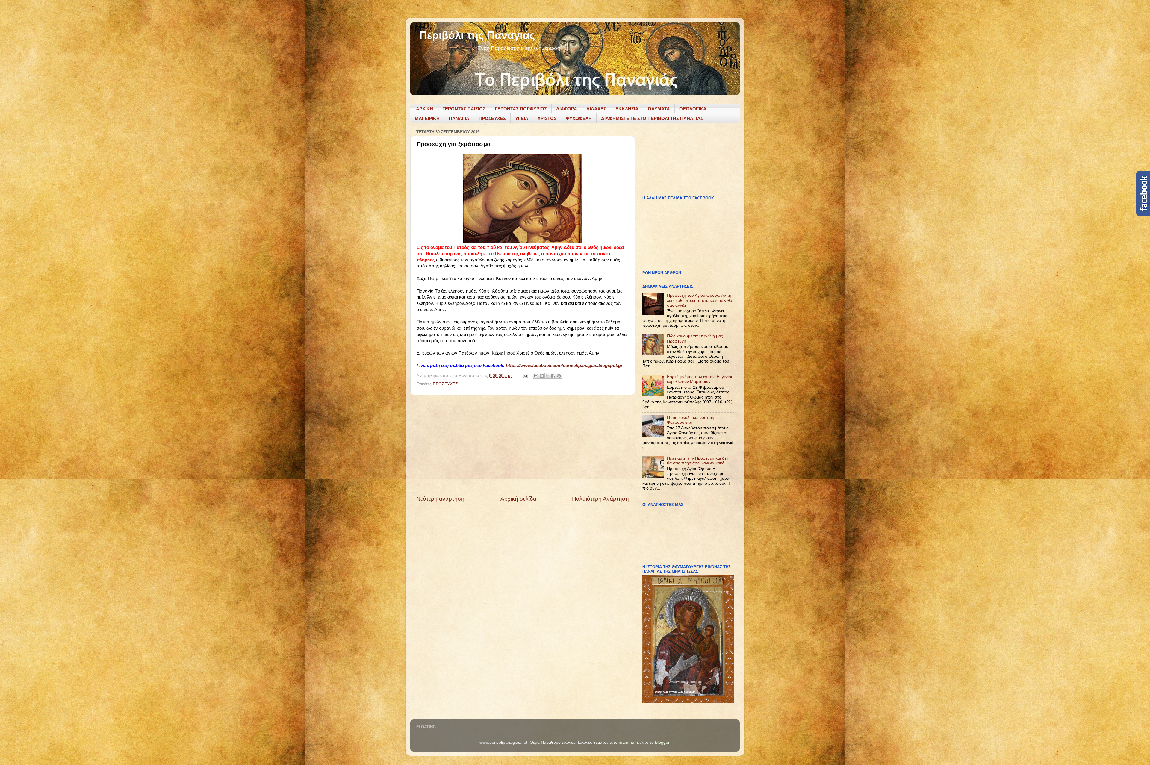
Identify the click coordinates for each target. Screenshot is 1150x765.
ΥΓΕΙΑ (521, 118)
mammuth (628, 742)
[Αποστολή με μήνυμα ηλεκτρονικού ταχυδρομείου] (536, 376)
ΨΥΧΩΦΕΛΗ (579, 118)
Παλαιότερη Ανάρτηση (600, 499)
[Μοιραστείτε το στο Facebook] (553, 376)
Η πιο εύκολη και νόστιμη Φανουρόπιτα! (690, 420)
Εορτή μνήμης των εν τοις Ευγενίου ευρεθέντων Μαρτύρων (700, 379)
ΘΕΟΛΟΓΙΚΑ (692, 108)
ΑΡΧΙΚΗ (424, 108)
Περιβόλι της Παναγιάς (477, 35)
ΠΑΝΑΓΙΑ (459, 118)
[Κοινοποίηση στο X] (547, 376)
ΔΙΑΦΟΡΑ (566, 108)
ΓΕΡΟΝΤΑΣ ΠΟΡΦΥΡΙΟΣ (521, 108)
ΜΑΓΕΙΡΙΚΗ (427, 118)
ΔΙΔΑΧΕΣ (596, 108)
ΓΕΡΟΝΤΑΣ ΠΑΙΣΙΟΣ (463, 108)
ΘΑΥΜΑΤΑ (659, 108)
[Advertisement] (522, 445)
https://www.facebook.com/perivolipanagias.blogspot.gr (564, 365)
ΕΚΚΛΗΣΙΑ (626, 108)
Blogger (662, 742)
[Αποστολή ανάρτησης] (525, 375)
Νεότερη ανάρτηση (440, 499)
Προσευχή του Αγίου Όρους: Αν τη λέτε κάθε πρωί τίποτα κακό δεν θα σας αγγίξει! (699, 300)
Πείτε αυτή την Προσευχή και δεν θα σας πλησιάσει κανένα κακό (697, 460)
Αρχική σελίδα (518, 499)
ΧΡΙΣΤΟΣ (547, 118)
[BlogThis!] (542, 376)
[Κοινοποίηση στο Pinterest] (559, 376)
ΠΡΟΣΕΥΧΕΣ (492, 118)
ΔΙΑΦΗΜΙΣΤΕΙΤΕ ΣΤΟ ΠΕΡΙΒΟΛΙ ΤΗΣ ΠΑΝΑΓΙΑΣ (652, 118)
